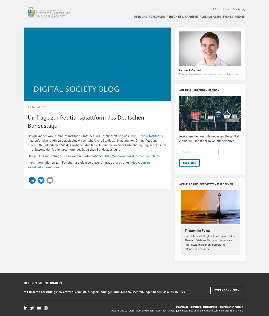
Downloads (182, 307)
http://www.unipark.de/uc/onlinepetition (132, 156)
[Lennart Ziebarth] (210, 49)
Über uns (140, 16)
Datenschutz (210, 307)
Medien (240, 16)
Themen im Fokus (197, 230)
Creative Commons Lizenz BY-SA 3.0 (223, 310)
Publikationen (210, 16)
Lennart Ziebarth (191, 70)
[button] (32, 180)
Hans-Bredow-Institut (144, 136)
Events (228, 16)
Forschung (157, 16)
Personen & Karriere (182, 16)
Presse (226, 9)
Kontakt (236, 9)
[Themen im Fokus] (210, 207)
